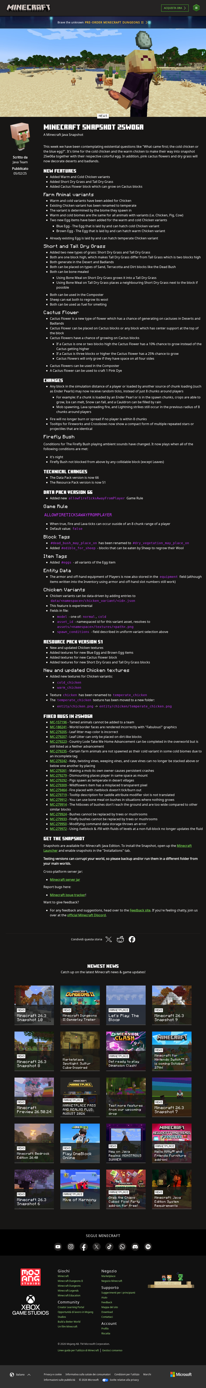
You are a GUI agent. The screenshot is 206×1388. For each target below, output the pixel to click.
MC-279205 (58, 732)
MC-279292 (58, 780)
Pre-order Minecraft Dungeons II (114, 22)
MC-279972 (58, 829)
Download (107, 1312)
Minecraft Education (69, 1295)
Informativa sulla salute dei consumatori (88, 1374)
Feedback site (140, 910)
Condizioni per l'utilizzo (126, 1374)
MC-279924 (58, 814)
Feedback (106, 1302)
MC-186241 (58, 727)
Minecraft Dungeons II (70, 1281)
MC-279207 (58, 736)
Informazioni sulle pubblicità (59, 1379)
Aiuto (104, 1297)
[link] (58, 1247)
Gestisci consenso (112, 1350)
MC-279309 (58, 785)
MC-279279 (58, 775)
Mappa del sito (109, 1307)
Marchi (147, 1374)
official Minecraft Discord (86, 915)
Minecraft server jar (65, 879)
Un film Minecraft (67, 1326)
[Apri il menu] (196, 8)
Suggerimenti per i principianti (118, 1292)
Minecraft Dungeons (69, 1285)
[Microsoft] (181, 1374)
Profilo (105, 1328)
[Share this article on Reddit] (120, 939)
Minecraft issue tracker (67, 895)
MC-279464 (58, 790)
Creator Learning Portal (71, 1307)
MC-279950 (58, 824)
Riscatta (105, 1333)
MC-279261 (58, 770)
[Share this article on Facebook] (132, 939)
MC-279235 (58, 751)
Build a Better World (69, 1321)
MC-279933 (58, 819)
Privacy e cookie (53, 1374)
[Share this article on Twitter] (108, 939)
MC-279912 (58, 799)
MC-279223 (58, 741)
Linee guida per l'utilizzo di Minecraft (78, 1350)
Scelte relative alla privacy (124, 1379)
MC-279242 (58, 761)
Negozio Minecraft (111, 1281)
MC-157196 (58, 722)
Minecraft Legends (68, 1290)
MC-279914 (58, 804)
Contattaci (107, 1317)
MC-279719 (58, 795)
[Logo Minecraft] (28, 8)
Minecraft (63, 1276)
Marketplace (108, 1276)
